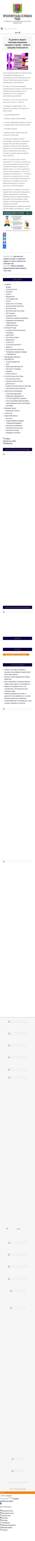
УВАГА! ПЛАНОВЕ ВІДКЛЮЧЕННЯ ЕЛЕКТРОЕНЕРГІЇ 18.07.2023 (14, 268)
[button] (0, 1503)
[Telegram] (17, 237)
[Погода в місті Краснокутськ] (16, 438)
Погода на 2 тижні (9, 441)
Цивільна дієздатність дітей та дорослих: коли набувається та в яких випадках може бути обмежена (17, 695)
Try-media (22, 1489)
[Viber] (17, 234)
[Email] (17, 240)
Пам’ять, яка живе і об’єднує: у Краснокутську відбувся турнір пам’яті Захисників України (17, 672)
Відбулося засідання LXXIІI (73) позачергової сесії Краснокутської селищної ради (16, 688)
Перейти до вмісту (6, 1501)
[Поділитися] (17, 247)
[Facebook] (17, 243)
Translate (15, 1499)
